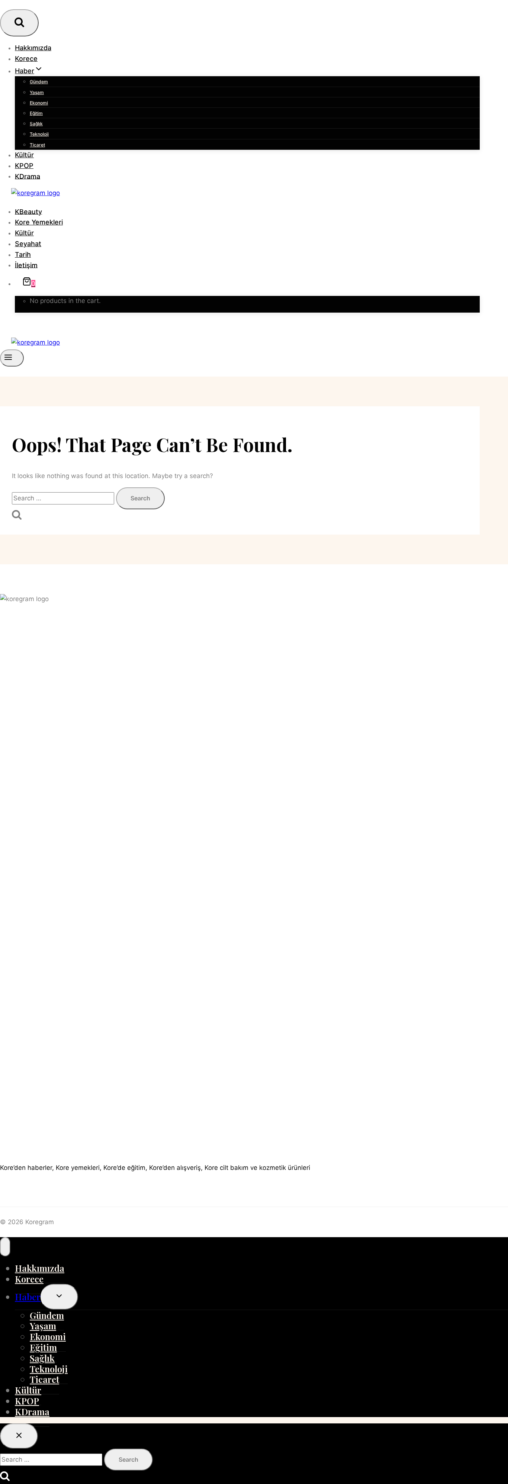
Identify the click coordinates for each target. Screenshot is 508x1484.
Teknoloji (39, 134)
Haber (28, 1297)
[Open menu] (12, 358)
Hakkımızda (33, 48)
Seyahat (28, 244)
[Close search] (19, 1436)
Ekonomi (39, 103)
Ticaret (37, 145)
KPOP (24, 166)
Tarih (23, 254)
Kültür (24, 155)
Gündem (39, 81)
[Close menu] (5, 1246)
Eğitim (36, 113)
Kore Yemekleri (39, 222)
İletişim (26, 265)
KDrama (27, 176)
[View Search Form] (19, 22)
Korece (26, 58)
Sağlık (36, 123)
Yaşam (37, 92)
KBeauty (28, 211)
